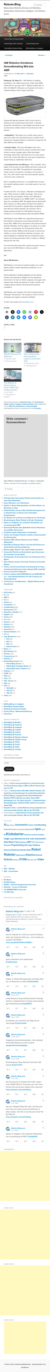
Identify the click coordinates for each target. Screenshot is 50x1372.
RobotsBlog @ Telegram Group (15, 739)
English (6, 404)
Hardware (18, 404)
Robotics (30, 854)
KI (5, 834)
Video (6, 695)
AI (4, 595)
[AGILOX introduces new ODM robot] (13, 348)
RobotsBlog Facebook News (13, 48)
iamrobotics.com (27, 302)
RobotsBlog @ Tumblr (12, 744)
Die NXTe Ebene (9, 882)
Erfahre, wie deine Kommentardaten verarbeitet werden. (22, 483)
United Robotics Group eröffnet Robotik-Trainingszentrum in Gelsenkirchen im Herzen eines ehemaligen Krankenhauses (24, 512)
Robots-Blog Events (32, 43)
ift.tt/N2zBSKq (32, 981)
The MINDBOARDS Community (15, 889)
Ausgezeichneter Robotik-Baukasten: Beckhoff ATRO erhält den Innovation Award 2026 (24, 802)
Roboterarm (20, 855)
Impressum (8, 714)
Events (6, 617)
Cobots (6, 602)
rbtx (26, 845)
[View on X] (43, 929)
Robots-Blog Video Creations (13, 43)
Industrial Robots (28, 404)
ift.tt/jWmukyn (11, 962)
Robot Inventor (11, 646)
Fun (5, 619)
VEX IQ (9, 690)
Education (14, 829)
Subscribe (9, 769)
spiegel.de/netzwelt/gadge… (17, 1045)
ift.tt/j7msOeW (21, 1023)
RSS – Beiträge (9, 868)
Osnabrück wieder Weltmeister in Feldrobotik (20, 532)
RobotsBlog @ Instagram (13, 727)
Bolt (14, 406)
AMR (10, 406)
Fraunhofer (20, 829)
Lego (6, 838)
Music (6, 649)
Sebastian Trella (25, 402)
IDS (33, 829)
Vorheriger (8, 55)
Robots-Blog (12, 4)
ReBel (30, 845)
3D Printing (8, 592)
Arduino (12, 825)
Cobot (30, 825)
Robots (8, 859)
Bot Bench (7, 880)
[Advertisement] (25, 1176)
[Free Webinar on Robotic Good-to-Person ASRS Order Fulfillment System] (13, 375)
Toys (5, 678)
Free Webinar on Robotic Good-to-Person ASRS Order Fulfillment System (11, 386)
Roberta (6, 658)
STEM (6, 673)
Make (6, 842)
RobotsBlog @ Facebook (13, 725)
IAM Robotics (20, 406)
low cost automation (36, 838)
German (7, 624)
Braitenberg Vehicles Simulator (15, 709)
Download (7, 829)
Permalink (37, 408)
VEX (5, 685)
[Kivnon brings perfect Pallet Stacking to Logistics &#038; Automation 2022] (33, 348)
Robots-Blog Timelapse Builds (13, 39)
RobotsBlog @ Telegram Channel (16, 737)
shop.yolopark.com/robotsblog (18, 1090)
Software (7, 671)
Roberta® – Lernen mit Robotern (15, 887)
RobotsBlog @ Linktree (12, 732)
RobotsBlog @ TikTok (12, 742)
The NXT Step (9, 892)
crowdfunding (40, 824)
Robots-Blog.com (14, 911)
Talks (6, 676)
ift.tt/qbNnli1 (33, 1136)
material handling (31, 406)
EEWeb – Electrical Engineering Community (20, 884)
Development (39, 402)
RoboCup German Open (21, 850)
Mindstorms (23, 842)
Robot (36, 849)
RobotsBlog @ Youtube (12, 749)
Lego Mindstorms (10, 636)
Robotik (39, 855)
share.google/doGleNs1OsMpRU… (19, 942)
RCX (8, 644)
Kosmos (27, 834)
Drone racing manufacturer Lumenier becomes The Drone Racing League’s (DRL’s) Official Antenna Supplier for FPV (24, 785)
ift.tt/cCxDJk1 (17, 1065)
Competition (8, 605)
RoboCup (7, 850)
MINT (29, 842)
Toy (28, 859)
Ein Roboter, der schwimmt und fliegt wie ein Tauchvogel (24, 517)
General (12, 404)
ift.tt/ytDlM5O (26, 1004)
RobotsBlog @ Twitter (12, 747)
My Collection (9, 651)
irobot (43, 829)
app (8, 825)
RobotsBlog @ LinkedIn (12, 729)
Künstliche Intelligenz (37, 835)
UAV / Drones (8, 681)
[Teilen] (42, 947)
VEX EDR (9, 688)
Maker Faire (14, 842)
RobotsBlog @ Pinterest (12, 734)
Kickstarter (15, 833)
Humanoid (7, 629)
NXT (7, 641)
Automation (21, 824)
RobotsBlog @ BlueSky (12, 722)
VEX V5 (9, 693)
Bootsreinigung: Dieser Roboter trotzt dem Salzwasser (23, 520)
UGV (36, 404)
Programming (9, 656)
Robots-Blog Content (11, 661)
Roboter (10, 854)
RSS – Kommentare (11, 871)
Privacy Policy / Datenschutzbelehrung (18, 711)
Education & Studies (11, 612)
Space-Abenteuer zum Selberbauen (16, 503)
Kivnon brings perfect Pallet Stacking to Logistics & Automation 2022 (32, 357)
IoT (5, 634)
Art (5, 600)
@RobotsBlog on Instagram (34, 48)
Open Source (39, 842)
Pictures (7, 654)
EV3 (7, 639)
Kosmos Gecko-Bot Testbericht (15, 571)
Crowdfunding (9, 607)
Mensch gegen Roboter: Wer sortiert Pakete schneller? (23, 549)
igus (38, 829)
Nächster (42, 55)
